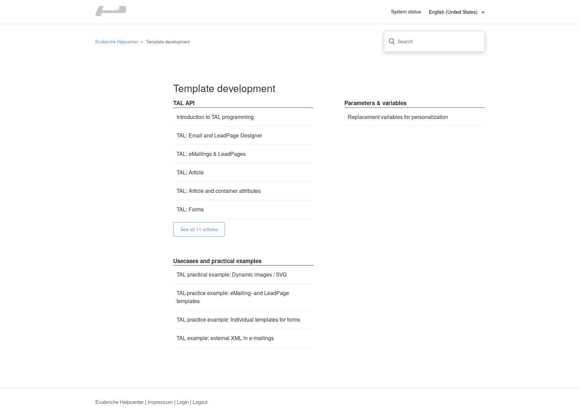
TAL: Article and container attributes (219, 191)
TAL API (184, 103)
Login (183, 401)
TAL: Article (190, 172)
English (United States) (454, 11)
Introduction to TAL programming (215, 117)
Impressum (160, 401)
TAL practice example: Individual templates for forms (238, 319)
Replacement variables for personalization (398, 117)
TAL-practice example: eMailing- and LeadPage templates (233, 297)
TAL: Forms (190, 209)
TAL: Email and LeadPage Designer (219, 135)
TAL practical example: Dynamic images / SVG (232, 274)
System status (406, 11)
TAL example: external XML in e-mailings (225, 338)
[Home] (110, 13)
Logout (200, 401)
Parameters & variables (375, 103)
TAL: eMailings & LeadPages (211, 154)
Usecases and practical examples (217, 261)
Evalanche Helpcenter (116, 41)
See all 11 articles (199, 229)
